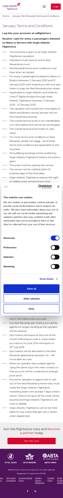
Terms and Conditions (11, 479)
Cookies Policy (50, 479)
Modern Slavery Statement (39, 480)
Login (56, 6)
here (37, 141)
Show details (47, 279)
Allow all (31, 288)
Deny (31, 308)
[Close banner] (58, 187)
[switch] (55, 247)
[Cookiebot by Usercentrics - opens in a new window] (39, 187)
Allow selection (31, 298)
